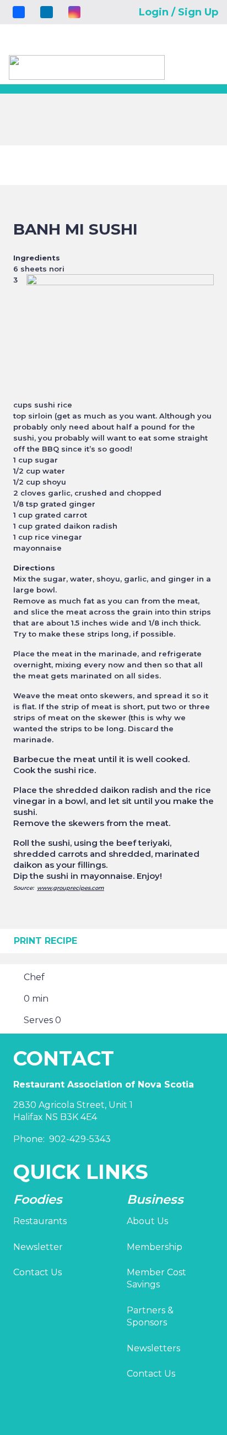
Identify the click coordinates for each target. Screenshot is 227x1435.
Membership (154, 1247)
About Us (147, 1221)
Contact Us (37, 1272)
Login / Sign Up (178, 12)
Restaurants (40, 1221)
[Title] (19, 12)
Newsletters (153, 1348)
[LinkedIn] (46, 12)
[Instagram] (74, 12)
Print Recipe (45, 941)
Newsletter (38, 1247)
